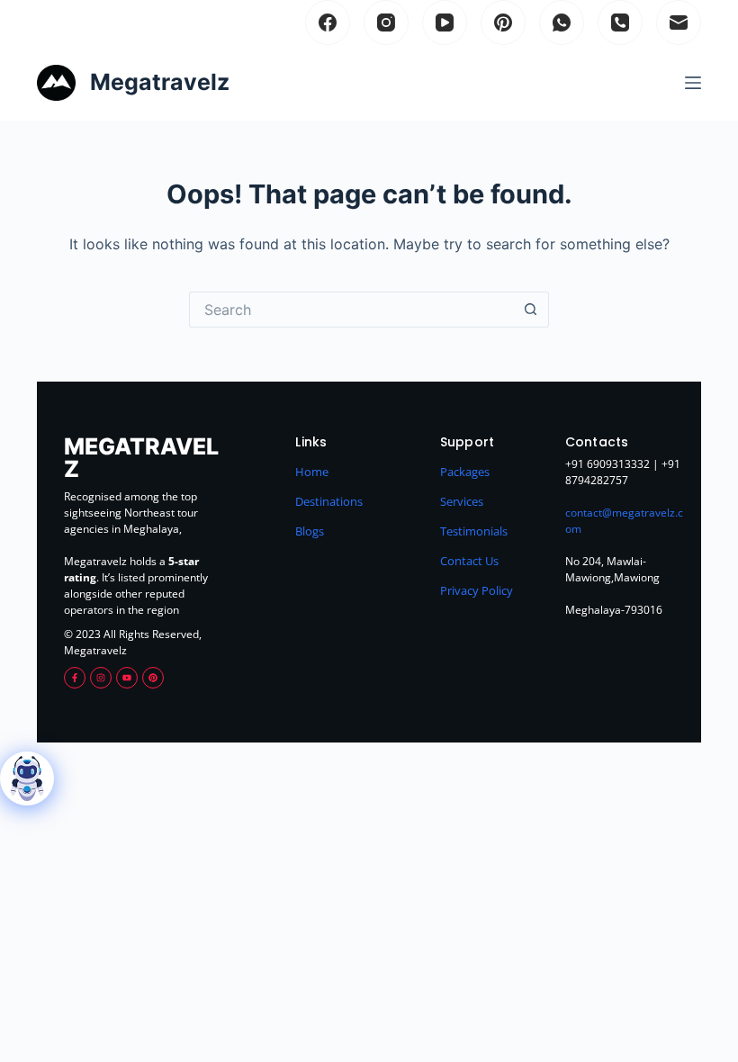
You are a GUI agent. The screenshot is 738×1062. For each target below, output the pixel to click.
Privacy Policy (476, 590)
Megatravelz (160, 81)
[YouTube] (444, 22)
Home (311, 472)
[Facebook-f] (75, 677)
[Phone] (620, 22)
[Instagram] (386, 22)
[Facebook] (327, 22)
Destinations (329, 501)
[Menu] (693, 83)
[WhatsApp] (561, 22)
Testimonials (474, 531)
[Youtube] (127, 677)
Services (461, 501)
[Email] (678, 22)
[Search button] (531, 310)
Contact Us (469, 561)
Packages (465, 472)
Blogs (309, 531)
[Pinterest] (503, 22)
